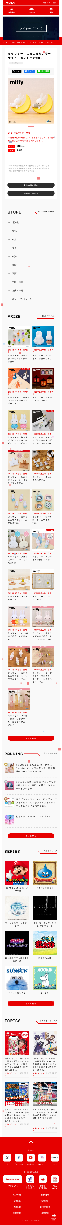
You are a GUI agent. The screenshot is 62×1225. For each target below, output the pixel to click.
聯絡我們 (44, 1213)
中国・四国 (17, 282)
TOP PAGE (17, 1195)
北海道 (15, 222)
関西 (14, 273)
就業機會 (44, 1201)
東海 (14, 256)
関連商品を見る (31, 193)
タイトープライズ (20, 42)
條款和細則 (17, 1213)
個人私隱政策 (45, 1207)
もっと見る (31, 738)
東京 (14, 239)
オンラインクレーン (22, 299)
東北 (14, 231)
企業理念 (17, 1201)
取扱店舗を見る (31, 185)
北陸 (14, 265)
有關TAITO (46, 3)
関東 (14, 248)
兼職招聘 (17, 1207)
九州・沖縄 (17, 290)
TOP (5, 42)
